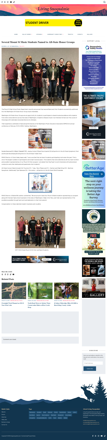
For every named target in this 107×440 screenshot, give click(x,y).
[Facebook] (5, 275)
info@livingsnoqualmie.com (89, 420)
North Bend (32, 415)
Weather (4, 412)
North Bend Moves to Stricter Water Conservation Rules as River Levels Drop (39, 305)
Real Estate (53, 415)
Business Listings (6, 422)
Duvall (44, 412)
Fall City (22, 46)
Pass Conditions (45, 415)
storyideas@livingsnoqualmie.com (91, 422)
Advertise (4, 417)
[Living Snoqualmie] (53, 9)
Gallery (90, 34)
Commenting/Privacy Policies (28, 436)
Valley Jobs (4, 419)
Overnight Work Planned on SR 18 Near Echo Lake (13, 304)
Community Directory (54, 34)
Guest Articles (63, 412)
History (69, 412)
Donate (3, 414)
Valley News (26, 34)
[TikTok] (11, 275)
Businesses (32, 412)
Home (16, 34)
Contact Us (4, 424)
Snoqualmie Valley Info (16, 300)
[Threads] (3, 275)
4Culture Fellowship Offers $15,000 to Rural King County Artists (66, 304)
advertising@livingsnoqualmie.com (91, 424)
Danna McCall (15, 46)
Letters (74, 412)
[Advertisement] (40, 323)
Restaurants (60, 415)
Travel (54, 417)
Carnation (39, 412)
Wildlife (65, 417)
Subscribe (90, 368)
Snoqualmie (32, 417)
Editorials (50, 412)
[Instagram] (8, 275)
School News (68, 415)
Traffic (70, 34)
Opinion (39, 34)
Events (80, 34)
